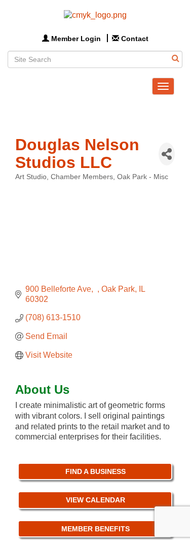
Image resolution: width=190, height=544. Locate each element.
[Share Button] (167, 154)
